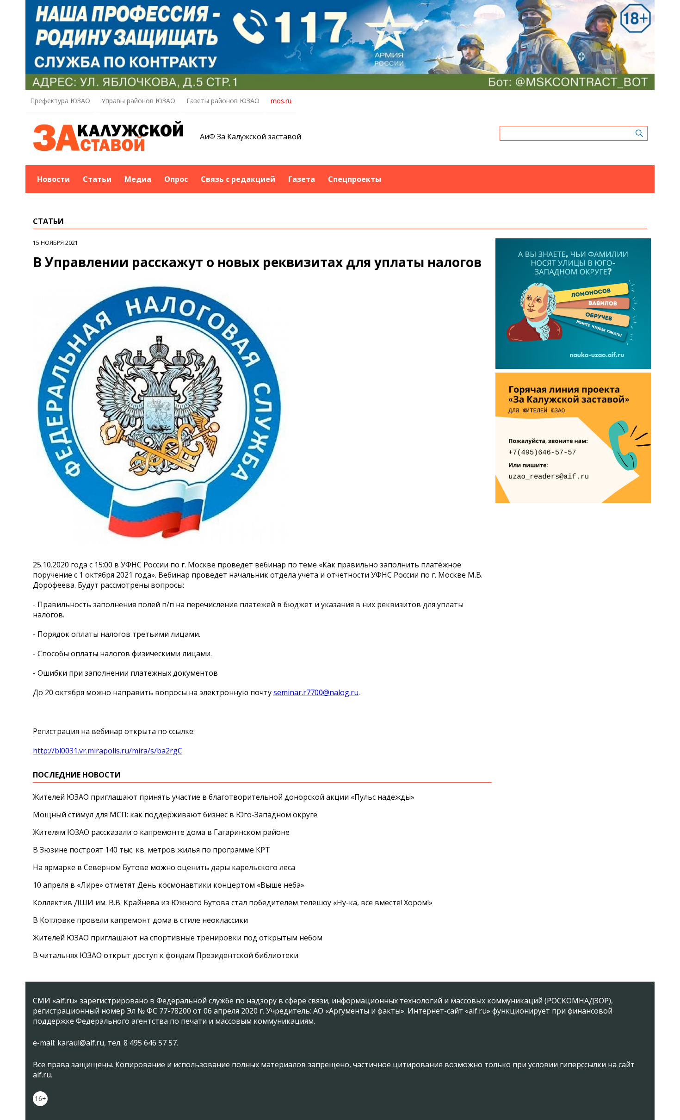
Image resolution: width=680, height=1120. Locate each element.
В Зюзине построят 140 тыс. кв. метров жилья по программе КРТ (151, 850)
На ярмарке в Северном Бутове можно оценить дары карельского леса (164, 867)
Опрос (176, 179)
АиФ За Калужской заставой (250, 136)
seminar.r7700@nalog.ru (316, 692)
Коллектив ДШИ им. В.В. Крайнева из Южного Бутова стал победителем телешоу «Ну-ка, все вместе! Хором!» (233, 902)
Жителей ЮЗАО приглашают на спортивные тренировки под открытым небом (177, 938)
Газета (301, 179)
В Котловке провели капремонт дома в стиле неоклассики (140, 920)
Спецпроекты (354, 179)
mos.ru (281, 100)
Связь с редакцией (238, 179)
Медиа (137, 179)
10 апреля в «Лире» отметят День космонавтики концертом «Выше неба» (168, 885)
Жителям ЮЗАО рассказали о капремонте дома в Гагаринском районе (161, 832)
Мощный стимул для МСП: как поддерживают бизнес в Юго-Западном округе (175, 814)
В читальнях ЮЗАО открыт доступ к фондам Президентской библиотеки (165, 955)
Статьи (97, 179)
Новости (53, 179)
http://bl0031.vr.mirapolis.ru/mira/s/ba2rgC (107, 751)
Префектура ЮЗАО (60, 100)
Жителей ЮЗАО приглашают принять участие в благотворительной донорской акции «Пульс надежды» (223, 797)
